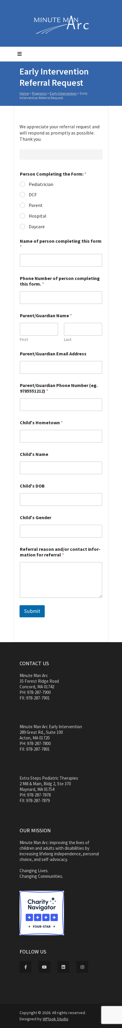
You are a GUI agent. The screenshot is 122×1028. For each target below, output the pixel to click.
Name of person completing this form (61, 244)
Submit (32, 611)
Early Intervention (63, 93)
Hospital (37, 216)
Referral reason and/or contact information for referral (60, 552)
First (24, 339)
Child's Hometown (41, 422)
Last (67, 339)
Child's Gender (35, 517)
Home (24, 93)
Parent (36, 205)
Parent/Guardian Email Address (53, 354)
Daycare (37, 226)
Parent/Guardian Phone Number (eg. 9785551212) (59, 388)
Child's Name (34, 454)
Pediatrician (41, 184)
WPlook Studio (55, 1018)
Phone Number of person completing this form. (60, 281)
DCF (33, 194)
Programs (39, 93)
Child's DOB (32, 486)
